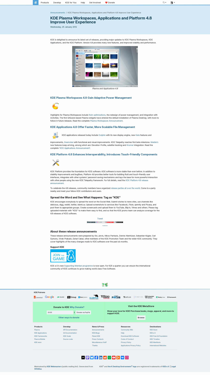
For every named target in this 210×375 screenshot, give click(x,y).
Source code (68, 339)
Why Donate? (77, 307)
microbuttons (105, 225)
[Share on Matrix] (83, 356)
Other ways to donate (68, 317)
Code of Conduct (127, 339)
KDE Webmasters (54, 367)
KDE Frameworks (40, 336)
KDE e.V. (153, 333)
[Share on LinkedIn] (100, 356)
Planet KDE (96, 336)
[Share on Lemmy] (109, 356)
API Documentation (70, 330)
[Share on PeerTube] (118, 356)
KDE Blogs (96, 333)
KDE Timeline (155, 339)
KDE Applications (40, 333)
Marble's (154, 142)
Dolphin (102, 135)
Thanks (95, 345)
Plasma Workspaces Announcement (106, 121)
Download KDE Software (130, 336)
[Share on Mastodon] (87, 356)
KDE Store (153, 330)
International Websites (158, 345)
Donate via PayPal (83, 312)
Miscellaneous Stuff (99, 342)
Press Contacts (97, 339)
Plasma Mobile (39, 339)
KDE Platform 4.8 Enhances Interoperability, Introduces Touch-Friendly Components (103, 154)
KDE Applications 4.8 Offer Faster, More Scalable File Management (92, 127)
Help (122, 333)
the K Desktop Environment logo (122, 367)
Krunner (130, 145)
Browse (141, 317)
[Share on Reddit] (105, 356)
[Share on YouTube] (114, 356)
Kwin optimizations (97, 115)
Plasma (37, 330)
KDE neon (37, 342)
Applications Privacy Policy (131, 345)
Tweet (100, 218)
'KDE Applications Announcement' (74, 148)
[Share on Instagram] (127, 356)
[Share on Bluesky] (92, 356)
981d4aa (38, 369)
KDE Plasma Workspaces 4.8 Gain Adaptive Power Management (91, 97)
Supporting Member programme (78, 266)
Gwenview (68, 142)
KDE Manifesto (155, 342)
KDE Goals (67, 336)
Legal (173, 367)
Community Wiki (127, 330)
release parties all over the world (125, 188)
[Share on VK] (122, 356)
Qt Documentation (70, 333)
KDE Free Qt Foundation (158, 336)
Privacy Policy (126, 342)
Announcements (57, 12)
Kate (138, 135)
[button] (165, 2)
